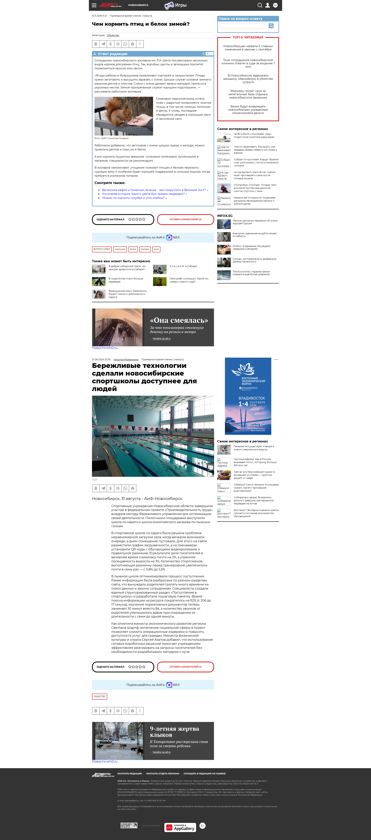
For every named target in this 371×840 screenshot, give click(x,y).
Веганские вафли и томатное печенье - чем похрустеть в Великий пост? (154, 190)
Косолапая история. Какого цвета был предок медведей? (143, 194)
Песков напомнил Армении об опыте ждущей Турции (255, 222)
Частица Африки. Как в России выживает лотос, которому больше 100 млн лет (255, 462)
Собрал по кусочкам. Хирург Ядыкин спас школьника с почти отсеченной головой (256, 162)
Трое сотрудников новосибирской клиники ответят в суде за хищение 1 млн (248, 63)
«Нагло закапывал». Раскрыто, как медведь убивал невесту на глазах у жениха (255, 149)
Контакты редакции (129, 773)
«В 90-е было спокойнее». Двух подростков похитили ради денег (254, 135)
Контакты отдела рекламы (162, 773)
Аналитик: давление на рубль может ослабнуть (255, 235)
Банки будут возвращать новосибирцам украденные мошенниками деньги (248, 110)
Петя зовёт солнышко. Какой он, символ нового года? (189, 280)
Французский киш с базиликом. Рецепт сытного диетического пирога (128, 294)
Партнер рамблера (151, 825)
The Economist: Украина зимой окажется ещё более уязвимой (251, 273)
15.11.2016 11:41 (99, 15)
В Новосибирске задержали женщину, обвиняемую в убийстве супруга (248, 79)
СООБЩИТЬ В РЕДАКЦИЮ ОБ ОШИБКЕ (205, 773)
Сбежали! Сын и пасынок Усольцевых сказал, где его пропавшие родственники (256, 487)
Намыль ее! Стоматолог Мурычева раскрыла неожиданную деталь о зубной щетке (254, 200)
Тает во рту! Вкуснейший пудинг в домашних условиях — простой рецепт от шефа (254, 474)
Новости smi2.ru (105, 348)
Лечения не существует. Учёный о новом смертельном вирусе (254, 448)
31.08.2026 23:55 (101, 359)
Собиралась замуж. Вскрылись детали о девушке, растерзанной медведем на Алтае (254, 500)
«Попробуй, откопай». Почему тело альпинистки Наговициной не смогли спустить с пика (255, 188)
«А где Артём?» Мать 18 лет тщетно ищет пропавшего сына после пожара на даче (255, 175)
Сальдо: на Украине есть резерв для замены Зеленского (254, 260)
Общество (113, 35)
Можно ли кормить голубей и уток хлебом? (133, 198)
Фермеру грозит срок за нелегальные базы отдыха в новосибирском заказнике (248, 94)
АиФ (94, 479)
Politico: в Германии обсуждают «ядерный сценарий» (252, 247)
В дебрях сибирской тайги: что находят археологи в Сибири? (127, 268)
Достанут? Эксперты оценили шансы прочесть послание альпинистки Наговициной (256, 513)
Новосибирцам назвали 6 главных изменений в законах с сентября (248, 48)
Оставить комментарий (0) (186, 219)
